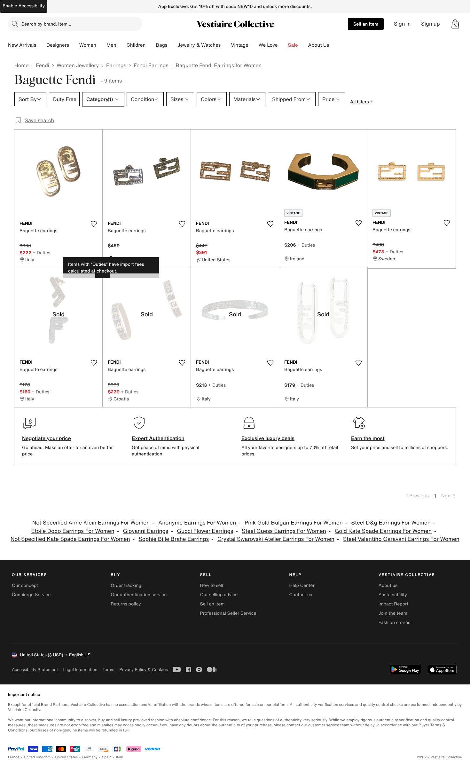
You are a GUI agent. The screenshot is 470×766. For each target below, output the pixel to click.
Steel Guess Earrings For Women (284, 531)
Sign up (430, 23)
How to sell (211, 585)
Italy (119, 757)
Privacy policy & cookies (143, 670)
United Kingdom (37, 757)
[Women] (101, 45)
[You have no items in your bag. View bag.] (455, 24)
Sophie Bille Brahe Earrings (173, 539)
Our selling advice (219, 594)
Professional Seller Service (228, 613)
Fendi (42, 65)
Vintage (239, 45)
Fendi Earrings (151, 65)
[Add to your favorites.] (94, 224)
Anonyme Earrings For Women (197, 523)
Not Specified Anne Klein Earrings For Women (91, 523)
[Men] (121, 45)
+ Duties (41, 252)
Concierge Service (31, 594)
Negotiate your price (46, 438)
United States (66, 757)
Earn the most (368, 438)
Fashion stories (394, 622)
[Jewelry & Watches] (225, 45)
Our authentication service (139, 594)
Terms (108, 670)
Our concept (25, 585)
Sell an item (365, 23)
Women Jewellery (78, 65)
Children (136, 45)
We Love (268, 45)
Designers (57, 45)
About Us (318, 45)
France (14, 757)
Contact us (300, 594)
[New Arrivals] (41, 45)
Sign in (402, 23)
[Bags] (172, 45)
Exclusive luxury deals (267, 438)
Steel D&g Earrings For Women (391, 523)
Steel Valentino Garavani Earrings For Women (401, 539)
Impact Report (394, 604)
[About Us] (334, 45)
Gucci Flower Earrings (205, 531)
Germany (90, 757)
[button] (455, 24)
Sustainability (393, 594)
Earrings (116, 65)
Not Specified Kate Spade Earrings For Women (70, 539)
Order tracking (126, 585)
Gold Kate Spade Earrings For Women (383, 531)
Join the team (393, 613)
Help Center (302, 585)
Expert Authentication (158, 438)
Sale (293, 45)
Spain (107, 757)
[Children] (150, 45)
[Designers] (74, 45)
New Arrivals (22, 45)
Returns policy (126, 604)
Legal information (80, 670)
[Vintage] (253, 45)
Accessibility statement (35, 670)
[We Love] (283, 45)
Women (87, 45)
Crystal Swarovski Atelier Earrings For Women (275, 539)
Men (111, 45)
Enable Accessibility (24, 6)
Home (21, 65)
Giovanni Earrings (145, 531)
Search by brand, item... (46, 23)
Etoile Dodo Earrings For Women (72, 531)
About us (388, 585)
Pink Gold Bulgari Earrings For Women (294, 523)
